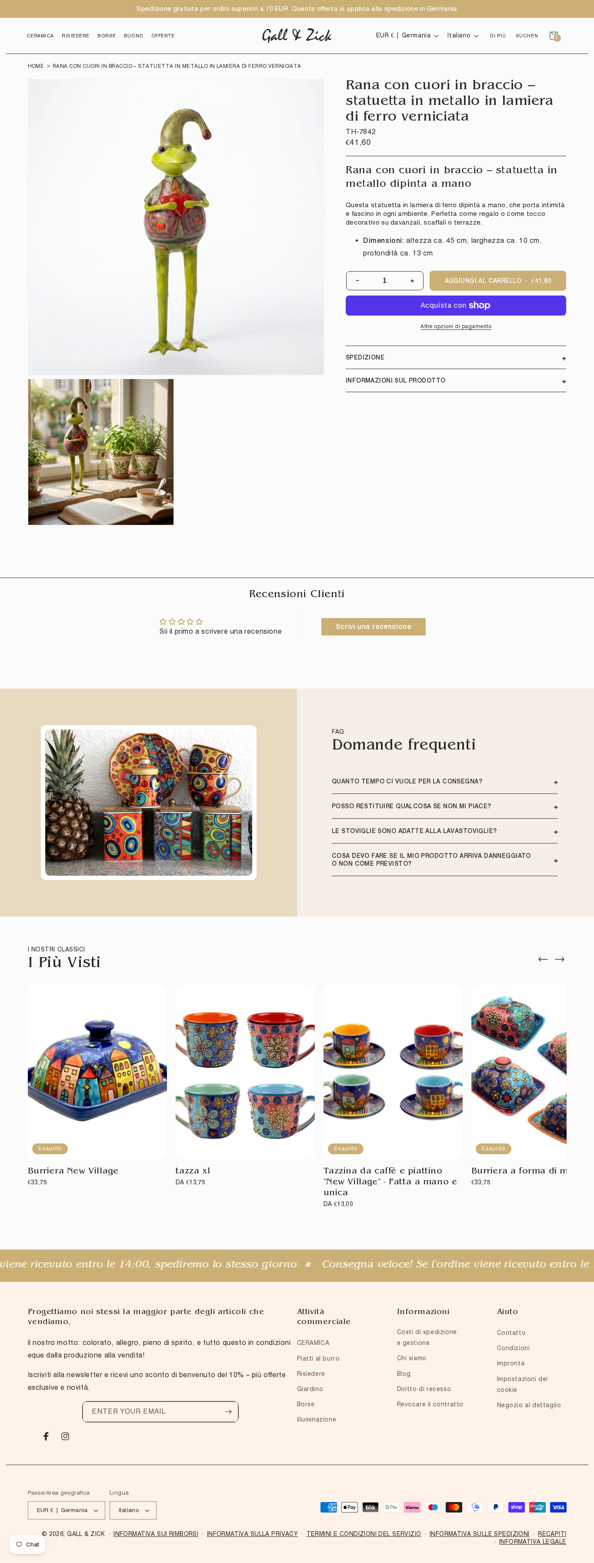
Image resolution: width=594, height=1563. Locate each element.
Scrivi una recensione (373, 626)
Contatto (511, 1332)
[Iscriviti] (228, 1412)
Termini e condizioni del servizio (364, 1533)
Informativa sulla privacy (252, 1533)
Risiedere (311, 1373)
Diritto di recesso (424, 1388)
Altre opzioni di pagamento (455, 326)
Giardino (310, 1388)
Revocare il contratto (430, 1404)
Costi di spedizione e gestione (427, 1337)
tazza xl (193, 1171)
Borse (306, 1404)
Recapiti (552, 1533)
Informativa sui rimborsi (155, 1533)
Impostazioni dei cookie (522, 1384)
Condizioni (513, 1348)
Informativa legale (533, 1541)
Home (36, 66)
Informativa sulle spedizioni (480, 1533)
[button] (40, 36)
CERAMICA (313, 1342)
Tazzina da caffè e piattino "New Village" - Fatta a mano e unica (390, 1182)
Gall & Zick (86, 1533)
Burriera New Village (73, 1171)
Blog (404, 1373)
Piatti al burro (318, 1358)
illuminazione (317, 1419)
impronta (511, 1363)
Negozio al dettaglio (529, 1405)
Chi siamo (412, 1358)
